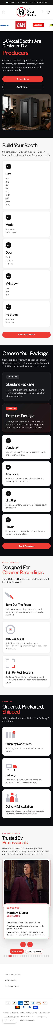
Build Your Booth (26, 334)
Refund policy (45, 1013)
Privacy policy (13, 1017)
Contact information (27, 1020)
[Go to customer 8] (22, 956)
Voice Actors (17, 951)
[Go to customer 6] (18, 956)
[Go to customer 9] (24, 956)
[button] (3, 12)
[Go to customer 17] (42, 956)
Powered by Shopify (29, 1013)
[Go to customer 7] (20, 956)
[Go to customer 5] (15, 956)
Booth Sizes (23, 79)
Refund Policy (11, 980)
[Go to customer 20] (48, 956)
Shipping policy (41, 1017)
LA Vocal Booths (16, 1013)
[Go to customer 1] (4, 956)
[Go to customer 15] (37, 956)
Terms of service (27, 1017)
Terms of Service (12, 974)
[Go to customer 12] (31, 956)
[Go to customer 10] (26, 956)
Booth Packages (26, 546)
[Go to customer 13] (33, 956)
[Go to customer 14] (35, 956)
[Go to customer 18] (44, 956)
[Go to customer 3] (10, 956)
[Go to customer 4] (13, 956)
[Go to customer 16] (39, 956)
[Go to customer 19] (46, 956)
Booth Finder (22, 87)
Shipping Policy (12, 986)
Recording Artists (34, 951)
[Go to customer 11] (28, 956)
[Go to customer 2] (6, 956)
